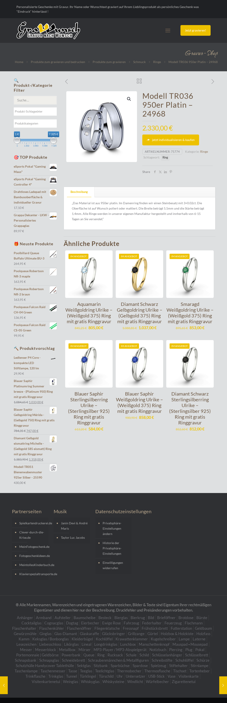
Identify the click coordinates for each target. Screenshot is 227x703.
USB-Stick (156, 676)
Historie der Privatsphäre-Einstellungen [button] (112, 548)
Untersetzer (135, 676)
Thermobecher (129, 671)
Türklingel (88, 676)
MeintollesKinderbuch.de (32, 565)
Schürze (202, 660)
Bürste (201, 617)
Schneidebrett (73, 660)
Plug (188, 649)
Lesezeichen (26, 644)
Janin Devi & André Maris (74, 525)
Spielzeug (158, 665)
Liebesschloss (50, 644)
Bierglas (121, 617)
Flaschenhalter (24, 628)
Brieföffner (166, 617)
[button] (129, 99)
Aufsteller (63, 617)
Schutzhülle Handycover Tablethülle (45, 665)
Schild (144, 655)
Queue (88, 655)
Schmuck (139, 62)
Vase (172, 676)
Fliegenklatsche (107, 628)
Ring (165, 157)
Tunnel (71, 676)
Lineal (86, 644)
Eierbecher (90, 623)
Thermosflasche (157, 671)
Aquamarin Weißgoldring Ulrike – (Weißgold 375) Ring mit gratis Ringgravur (88, 312)
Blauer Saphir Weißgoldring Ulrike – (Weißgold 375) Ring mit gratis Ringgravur (139, 402)
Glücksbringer (113, 633)
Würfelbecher (157, 681)
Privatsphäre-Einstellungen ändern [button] (112, 528)
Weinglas (70, 681)
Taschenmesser (53, 671)
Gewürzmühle (25, 633)
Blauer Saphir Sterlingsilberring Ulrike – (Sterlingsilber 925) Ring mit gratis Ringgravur (89, 408)
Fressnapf (131, 628)
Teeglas (86, 671)
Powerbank (71, 655)
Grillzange (136, 633)
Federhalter (152, 623)
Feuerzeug (173, 623)
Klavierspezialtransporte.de (32, 574)
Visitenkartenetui (46, 681)
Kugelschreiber (163, 639)
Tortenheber (199, 671)
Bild (151, 617)
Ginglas (45, 633)
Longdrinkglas (105, 644)
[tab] (79, 192)
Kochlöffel (104, 639)
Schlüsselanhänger (167, 655)
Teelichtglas (104, 671)
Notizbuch (157, 649)
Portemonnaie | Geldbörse (37, 655)
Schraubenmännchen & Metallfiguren (118, 660)
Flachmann (194, 623)
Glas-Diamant (65, 633)
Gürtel (152, 633)
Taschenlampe (26, 671)
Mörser (84, 649)
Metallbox (67, 649)
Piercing (175, 649)
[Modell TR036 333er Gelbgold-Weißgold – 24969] (223, 685)
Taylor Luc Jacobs (73, 537)
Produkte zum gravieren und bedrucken (58, 62)
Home (19, 62)
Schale (131, 655)
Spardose (140, 665)
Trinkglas (55, 676)
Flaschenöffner (79, 628)
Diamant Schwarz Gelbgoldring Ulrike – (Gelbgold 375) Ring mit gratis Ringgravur (139, 312)
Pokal (199, 649)
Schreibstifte (162, 660)
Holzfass (203, 633)
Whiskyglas (90, 681)
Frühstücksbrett (155, 628)
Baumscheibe (85, 617)
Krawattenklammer (131, 639)
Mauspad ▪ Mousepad (190, 644)
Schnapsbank (25, 660)
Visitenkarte (188, 676)
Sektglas (84, 665)
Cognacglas (53, 623)
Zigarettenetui (184, 681)
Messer (26, 649)
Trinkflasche (35, 676)
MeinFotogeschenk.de (32, 547)
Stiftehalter (178, 665)
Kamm (24, 639)
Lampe (184, 639)
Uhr (120, 676)
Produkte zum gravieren (109, 62)
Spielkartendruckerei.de (32, 523)
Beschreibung (79, 192)
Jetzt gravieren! (195, 30)
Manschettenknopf (154, 644)
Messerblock (45, 649)
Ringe (157, 62)
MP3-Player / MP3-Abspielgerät (120, 649)
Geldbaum (203, 628)
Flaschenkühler (51, 628)
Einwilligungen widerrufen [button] (113, 565)
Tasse (72, 671)
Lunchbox (128, 644)
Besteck (105, 617)
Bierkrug (138, 617)
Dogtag (72, 623)
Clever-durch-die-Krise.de (31, 534)
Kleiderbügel (82, 639)
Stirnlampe (199, 665)
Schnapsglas (49, 660)
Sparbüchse (120, 665)
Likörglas (71, 644)
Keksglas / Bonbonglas (50, 639)
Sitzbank (101, 665)
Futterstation (181, 628)
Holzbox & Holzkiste (177, 633)
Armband (44, 617)
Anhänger (25, 617)
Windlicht (135, 681)
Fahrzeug (131, 623)
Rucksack (115, 655)
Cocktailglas (31, 623)
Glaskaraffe (89, 633)
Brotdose (186, 617)
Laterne (199, 639)
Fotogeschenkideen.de (32, 556)
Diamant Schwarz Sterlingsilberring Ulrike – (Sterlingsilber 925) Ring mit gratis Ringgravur (190, 408)
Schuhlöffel (184, 660)
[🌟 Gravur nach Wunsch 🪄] (48, 30)
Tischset (179, 671)
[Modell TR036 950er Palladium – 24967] (4, 685)
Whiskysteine (113, 681)
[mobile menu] (168, 30)
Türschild (106, 676)
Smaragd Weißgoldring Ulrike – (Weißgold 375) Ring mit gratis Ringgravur (189, 312)
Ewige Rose (111, 623)
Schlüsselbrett (196, 655)
